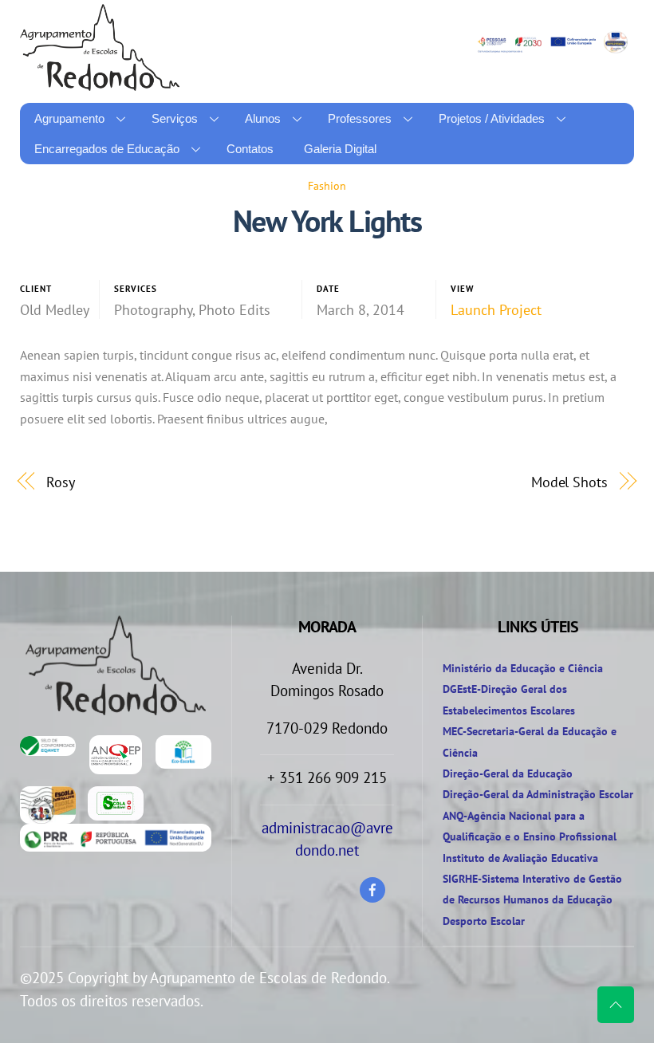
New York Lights (327, 221)
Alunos (263, 118)
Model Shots (569, 481)
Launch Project (496, 310)
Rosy (60, 481)
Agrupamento (69, 118)
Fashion (327, 185)
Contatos (250, 148)
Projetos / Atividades (492, 118)
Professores (360, 118)
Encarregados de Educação (106, 148)
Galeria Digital (340, 148)
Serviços (175, 118)
